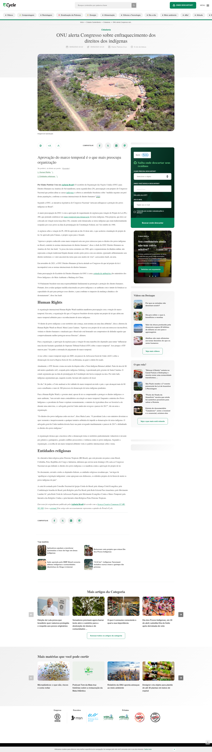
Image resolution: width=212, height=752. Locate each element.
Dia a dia (152, 15)
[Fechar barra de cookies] (174, 749)
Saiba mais (148, 749)
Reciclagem (47, 15)
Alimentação (109, 15)
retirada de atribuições (102, 273)
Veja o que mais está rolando (153, 421)
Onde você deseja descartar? (146, 183)
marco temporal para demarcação (76, 216)
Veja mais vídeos (153, 351)
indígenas (70, 192)
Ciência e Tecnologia (131, 15)
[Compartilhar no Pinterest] (124, 145)
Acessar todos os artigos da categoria (106, 636)
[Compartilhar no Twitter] (108, 145)
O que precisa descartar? (145, 171)
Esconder (66, 168)
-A (58, 145)
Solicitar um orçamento (151, 269)
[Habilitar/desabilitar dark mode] (40, 146)
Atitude (200, 15)
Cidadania (106, 22)
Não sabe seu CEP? (140, 195)
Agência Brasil (67, 184)
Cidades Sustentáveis (93, 22)
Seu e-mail (138, 200)
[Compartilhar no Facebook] (99, 145)
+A (49, 145)
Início (82, 22)
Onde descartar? (184, 5)
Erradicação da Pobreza (71, 15)
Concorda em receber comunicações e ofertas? (150, 212)
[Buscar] (134, 5)
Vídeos (10, 15)
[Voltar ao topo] (207, 742)
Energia (93, 15)
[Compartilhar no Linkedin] (116, 145)
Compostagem (28, 15)
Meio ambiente (170, 15)
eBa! (186, 15)
